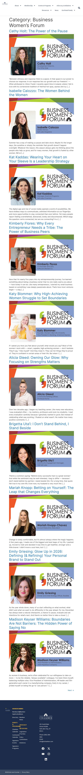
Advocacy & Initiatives (64, 6)
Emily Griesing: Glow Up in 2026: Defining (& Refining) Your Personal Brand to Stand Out (38, 555)
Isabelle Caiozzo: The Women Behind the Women (39, 93)
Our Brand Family (67, 10)
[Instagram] (48, 754)
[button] (79, 8)
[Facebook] (43, 748)
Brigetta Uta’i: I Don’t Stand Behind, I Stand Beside (39, 426)
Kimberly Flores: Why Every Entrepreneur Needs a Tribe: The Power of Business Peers (36, 227)
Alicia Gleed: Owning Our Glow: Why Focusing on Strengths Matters (38, 359)
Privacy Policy (26, 772)
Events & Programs (44, 6)
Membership (29, 6)
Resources (45, 10)
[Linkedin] (46, 759)
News (56, 10)
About (17, 6)
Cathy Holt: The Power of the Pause (38, 31)
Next (71, 690)
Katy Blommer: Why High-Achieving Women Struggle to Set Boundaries (38, 296)
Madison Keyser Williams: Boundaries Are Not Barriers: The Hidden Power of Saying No (40, 623)
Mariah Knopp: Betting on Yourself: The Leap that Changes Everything (41, 490)
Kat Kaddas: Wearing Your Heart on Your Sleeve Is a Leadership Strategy (39, 159)
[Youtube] (43, 754)
